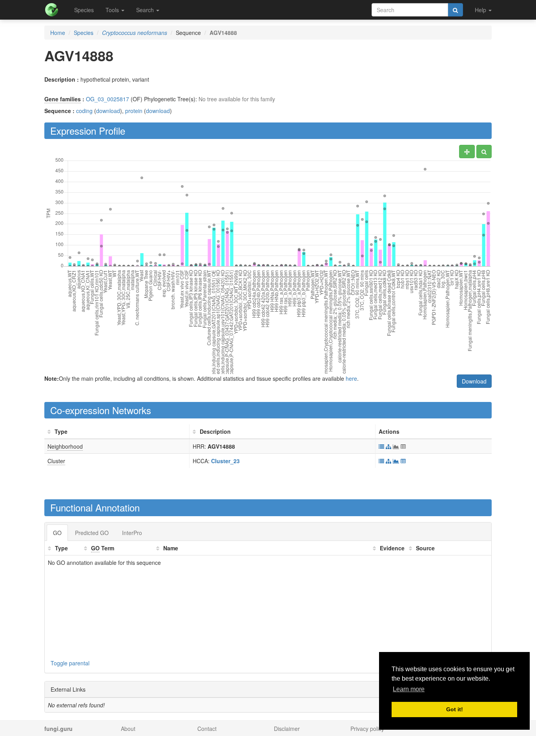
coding (84, 111)
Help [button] (481, 10)
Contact (207, 728)
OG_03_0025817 (107, 99)
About (128, 728)
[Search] (455, 9)
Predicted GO (92, 533)
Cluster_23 (225, 461)
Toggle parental (70, 663)
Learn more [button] (409, 689)
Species (84, 10)
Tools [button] (113, 10)
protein (133, 111)
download (108, 111)
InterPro (132, 533)
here (351, 378)
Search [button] (145, 10)
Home (57, 33)
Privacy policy (367, 728)
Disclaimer (287, 728)
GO (57, 533)
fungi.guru (58, 728)
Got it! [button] (454, 709)
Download (474, 381)
